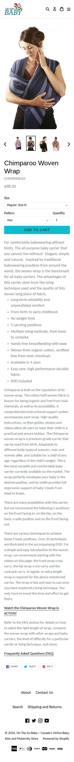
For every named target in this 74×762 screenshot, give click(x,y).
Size (6, 198)
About (26, 693)
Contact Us (44, 693)
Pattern (9, 213)
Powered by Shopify (56, 738)
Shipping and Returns (45, 707)
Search (18, 707)
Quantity (59, 213)
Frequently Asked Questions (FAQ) (29, 654)
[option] (18, 143)
